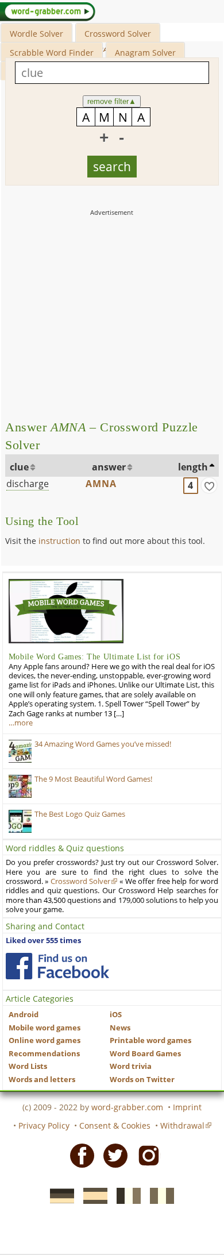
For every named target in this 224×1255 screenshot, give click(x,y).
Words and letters (42, 1079)
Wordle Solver (36, 33)
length (193, 467)
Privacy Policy (43, 1125)
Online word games (44, 1040)
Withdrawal (182, 1125)
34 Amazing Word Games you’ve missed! (102, 744)
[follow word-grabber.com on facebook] (57, 966)
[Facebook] (78, 1154)
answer (109, 467)
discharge (27, 483)
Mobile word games (44, 1028)
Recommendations (44, 1054)
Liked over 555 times (43, 940)
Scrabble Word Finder (52, 52)
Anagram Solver (145, 52)
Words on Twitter (142, 1079)
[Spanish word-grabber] (91, 1195)
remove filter (111, 101)
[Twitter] (112, 1154)
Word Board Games (145, 1054)
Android (23, 1015)
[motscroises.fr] (125, 1195)
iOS (116, 1015)
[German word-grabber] (58, 1195)
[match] (209, 485)
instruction (59, 540)
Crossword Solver (117, 33)
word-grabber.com (127, 1107)
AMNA (101, 483)
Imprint (187, 1107)
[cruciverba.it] (158, 1195)
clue (19, 467)
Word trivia (131, 1066)
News (120, 1028)
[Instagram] (145, 1154)
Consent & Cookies (114, 1125)
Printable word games (150, 1040)
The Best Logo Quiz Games (79, 814)
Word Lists (28, 1066)
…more (21, 723)
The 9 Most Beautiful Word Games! (93, 779)
